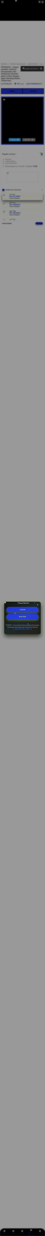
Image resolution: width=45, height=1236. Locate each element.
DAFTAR (22, 617)
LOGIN (22, 609)
